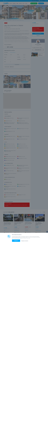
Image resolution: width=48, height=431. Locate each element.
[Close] (47, 232)
